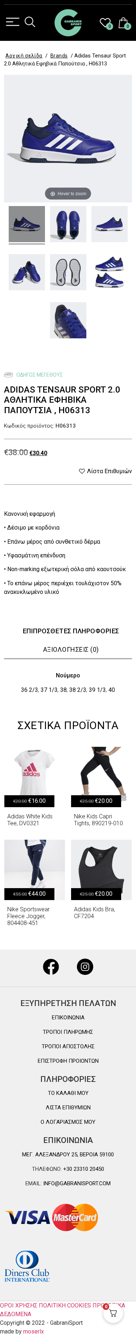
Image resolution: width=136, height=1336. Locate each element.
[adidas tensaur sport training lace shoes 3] (27, 273)
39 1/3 (97, 689)
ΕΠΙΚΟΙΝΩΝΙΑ (68, 1017)
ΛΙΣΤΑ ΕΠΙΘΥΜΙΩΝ (68, 1107)
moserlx (33, 1331)
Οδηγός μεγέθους (39, 375)
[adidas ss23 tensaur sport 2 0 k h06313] (109, 273)
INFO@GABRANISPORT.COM (76, 1183)
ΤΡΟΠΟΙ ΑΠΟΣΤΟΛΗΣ (68, 1046)
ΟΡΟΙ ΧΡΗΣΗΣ (18, 1305)
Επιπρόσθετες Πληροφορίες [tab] (71, 631)
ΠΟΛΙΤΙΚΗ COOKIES (65, 1305)
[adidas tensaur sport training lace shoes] (27, 225)
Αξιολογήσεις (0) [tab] (71, 649)
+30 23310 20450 (83, 1169)
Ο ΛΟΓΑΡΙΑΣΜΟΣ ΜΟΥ (68, 1122)
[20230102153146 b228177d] (68, 321)
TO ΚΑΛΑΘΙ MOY (68, 1093)
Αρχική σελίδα (23, 56)
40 (111, 689)
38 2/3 (77, 689)
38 (63, 689)
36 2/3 (29, 689)
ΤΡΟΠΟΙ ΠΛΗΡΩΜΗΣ (68, 1032)
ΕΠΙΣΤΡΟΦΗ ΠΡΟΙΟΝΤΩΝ (68, 1061)
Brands (59, 56)
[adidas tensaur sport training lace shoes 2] (109, 225)
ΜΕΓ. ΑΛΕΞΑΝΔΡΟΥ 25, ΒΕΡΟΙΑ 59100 (68, 1154)
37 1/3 (49, 689)
